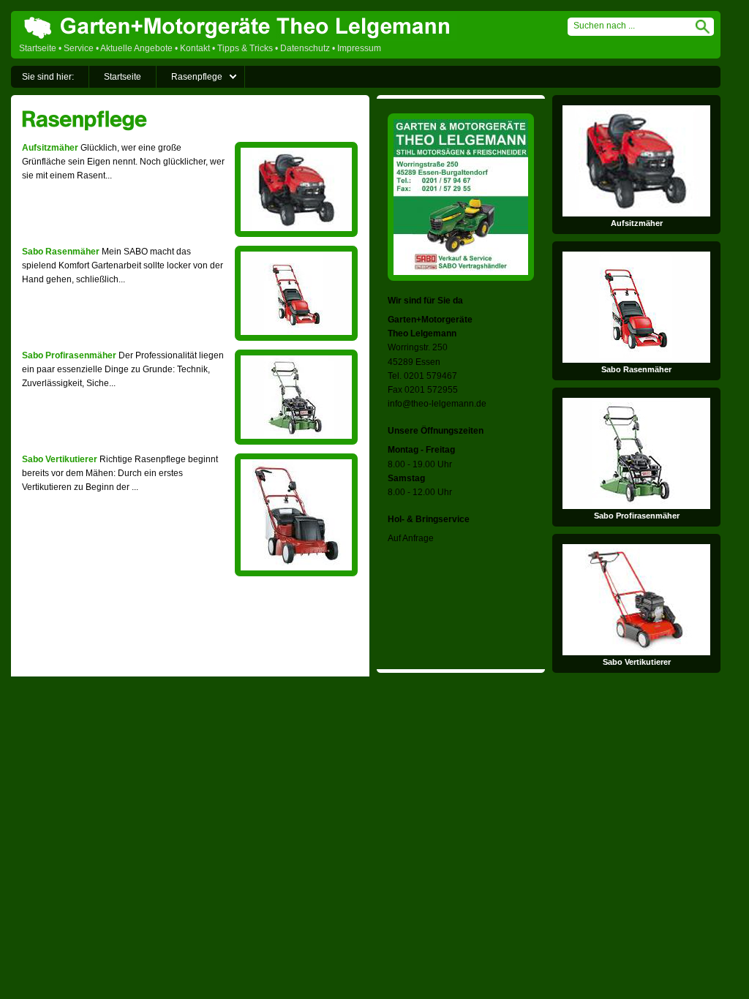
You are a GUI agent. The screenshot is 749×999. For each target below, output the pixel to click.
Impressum (359, 48)
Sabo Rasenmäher (60, 251)
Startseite (37, 48)
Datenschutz (305, 48)
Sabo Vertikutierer (59, 459)
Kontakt (195, 48)
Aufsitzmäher (50, 148)
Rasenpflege (196, 77)
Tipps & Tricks (245, 48)
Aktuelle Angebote (136, 48)
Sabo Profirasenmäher (69, 355)
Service (79, 48)
